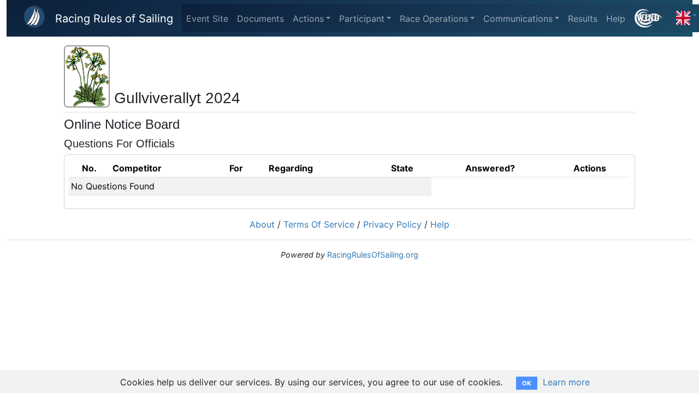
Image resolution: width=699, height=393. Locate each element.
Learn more (566, 382)
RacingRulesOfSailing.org (372, 254)
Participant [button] (361, 18)
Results (582, 18)
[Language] (686, 15)
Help (615, 18)
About (262, 224)
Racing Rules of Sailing (114, 18)
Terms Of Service (318, 224)
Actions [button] (308, 18)
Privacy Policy (392, 224)
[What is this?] (653, 18)
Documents (260, 18)
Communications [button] (518, 18)
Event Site (207, 18)
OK (526, 383)
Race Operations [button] (434, 18)
